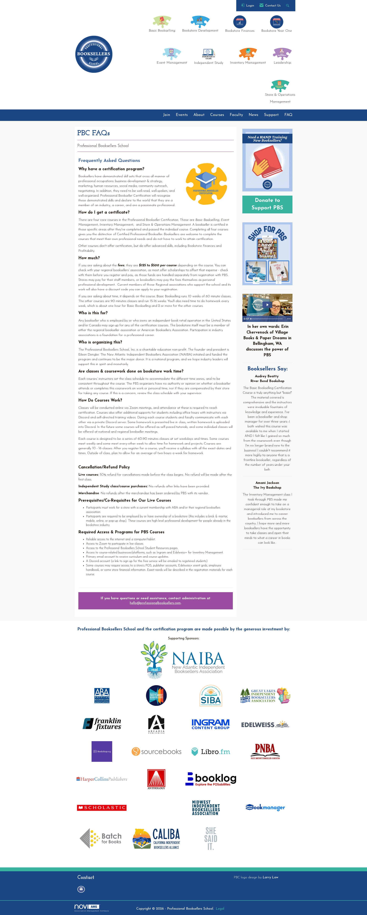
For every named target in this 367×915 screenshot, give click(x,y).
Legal (220, 908)
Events (182, 115)
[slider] (267, 319)
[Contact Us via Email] (81, 889)
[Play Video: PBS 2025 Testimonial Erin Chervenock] (267, 305)
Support (271, 115)
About (199, 115)
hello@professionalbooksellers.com (155, 603)
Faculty (236, 115)
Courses (217, 115)
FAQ (288, 115)
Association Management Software (92, 911)
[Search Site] (288, 5)
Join (166, 115)
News (253, 115)
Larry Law (270, 877)
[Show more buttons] (288, 319)
